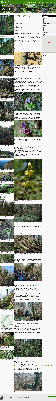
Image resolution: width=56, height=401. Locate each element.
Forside (28, 2)
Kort (47, 2)
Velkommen (33, 2)
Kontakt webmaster (52, 396)
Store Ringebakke (47, 28)
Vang (44, 30)
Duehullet (45, 25)
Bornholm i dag (41, 2)
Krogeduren (46, 34)
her (31, 47)
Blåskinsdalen (46, 23)
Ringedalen (45, 32)
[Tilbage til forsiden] (7, 2)
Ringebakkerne (46, 16)
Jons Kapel (45, 21)
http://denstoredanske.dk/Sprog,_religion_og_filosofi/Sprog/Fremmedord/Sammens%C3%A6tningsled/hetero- (35, 365)
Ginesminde (46, 18)
